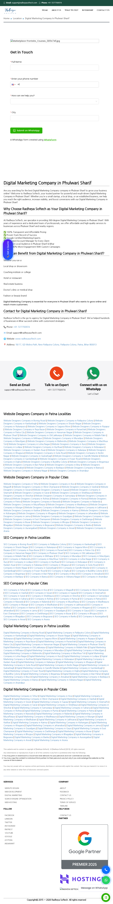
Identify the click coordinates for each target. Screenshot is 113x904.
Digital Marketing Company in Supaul (50, 702)
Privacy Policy (67, 799)
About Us (56, 10)
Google (8, 836)
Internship (87, 10)
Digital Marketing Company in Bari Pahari (82, 674)
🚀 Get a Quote (7, 249)
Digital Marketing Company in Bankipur (89, 677)
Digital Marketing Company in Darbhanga (36, 731)
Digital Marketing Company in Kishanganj (69, 723)
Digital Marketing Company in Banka (32, 737)
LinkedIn (9, 819)
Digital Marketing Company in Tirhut (21, 696)
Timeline (64, 806)
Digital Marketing (13, 795)
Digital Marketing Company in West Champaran (36, 699)
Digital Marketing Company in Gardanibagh (82, 668)
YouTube (9, 833)
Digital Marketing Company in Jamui (84, 725)
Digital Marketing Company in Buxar (75, 731)
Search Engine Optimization (18, 799)
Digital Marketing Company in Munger (77, 717)
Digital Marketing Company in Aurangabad (71, 737)
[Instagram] (108, 2)
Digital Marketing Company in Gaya (54, 728)
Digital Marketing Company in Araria (50, 740)
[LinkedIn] (104, 2)
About (63, 788)
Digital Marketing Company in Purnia (41, 711)
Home (45, 10)
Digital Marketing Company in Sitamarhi (89, 702)
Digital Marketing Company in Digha (63, 671)
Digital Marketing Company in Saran (21, 705)
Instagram (10, 826)
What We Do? (71, 10)
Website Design (12, 788)
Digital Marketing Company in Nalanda (54, 714)
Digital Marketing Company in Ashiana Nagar (61, 680)
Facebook (9, 815)
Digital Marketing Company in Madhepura (37, 717)
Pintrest (9, 829)
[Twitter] (100, 2)
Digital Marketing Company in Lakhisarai (57, 720)
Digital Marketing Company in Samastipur (33, 708)
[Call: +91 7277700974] (106, 870)
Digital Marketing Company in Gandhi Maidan (38, 668)
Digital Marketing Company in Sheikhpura (59, 705)
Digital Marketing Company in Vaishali (78, 699)
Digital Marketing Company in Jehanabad (45, 725)
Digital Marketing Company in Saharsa (72, 708)
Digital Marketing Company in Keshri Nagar (58, 665)
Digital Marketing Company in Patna (77, 711)
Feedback (64, 792)
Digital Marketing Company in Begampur (41, 674)
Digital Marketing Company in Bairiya (21, 680)
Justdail (9, 840)
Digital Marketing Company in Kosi (55, 696)
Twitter (8, 822)
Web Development (13, 792)
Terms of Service (68, 802)
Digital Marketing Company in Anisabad (50, 677)
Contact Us (103, 10)
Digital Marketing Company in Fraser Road (24, 671)
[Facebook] (96, 2)
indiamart (10, 843)
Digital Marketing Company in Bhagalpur (54, 734)
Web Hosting (11, 802)
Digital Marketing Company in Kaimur (30, 723)
